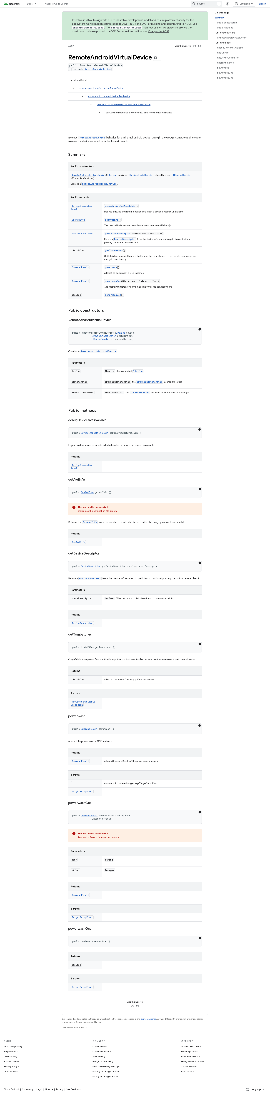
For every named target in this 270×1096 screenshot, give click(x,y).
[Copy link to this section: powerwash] (88, 716)
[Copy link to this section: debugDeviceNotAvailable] (109, 420)
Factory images (11, 1066)
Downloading (10, 1056)
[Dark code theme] (200, 329)
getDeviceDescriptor (117, 233)
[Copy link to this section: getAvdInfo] (88, 480)
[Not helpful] (199, 46)
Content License (148, 1019)
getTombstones (114, 250)
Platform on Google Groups (106, 1066)
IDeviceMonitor (182, 175)
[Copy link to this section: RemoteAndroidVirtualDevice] (115, 320)
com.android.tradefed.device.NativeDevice (101, 88)
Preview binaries (12, 1061)
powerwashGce (113, 281)
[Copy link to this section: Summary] (88, 155)
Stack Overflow (189, 1066)
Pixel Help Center (189, 1051)
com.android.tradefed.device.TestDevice (109, 96)
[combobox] (206, 4)
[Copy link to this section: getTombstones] (95, 635)
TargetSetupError (82, 791)
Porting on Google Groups (105, 1076)
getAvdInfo (111, 219)
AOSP (71, 46)
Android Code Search (56, 3)
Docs (30, 3)
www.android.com (190, 1056)
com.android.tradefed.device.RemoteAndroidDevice (123, 104)
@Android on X (100, 1046)
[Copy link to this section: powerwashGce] (95, 803)
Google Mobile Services (193, 1061)
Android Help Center (191, 1046)
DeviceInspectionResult (94, 432)
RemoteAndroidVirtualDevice (89, 175)
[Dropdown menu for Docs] (37, 4)
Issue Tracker (187, 1071)
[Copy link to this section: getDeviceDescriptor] (103, 554)
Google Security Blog (102, 1061)
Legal (39, 1089)
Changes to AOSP (158, 31)
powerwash (111, 267)
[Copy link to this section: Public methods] (99, 411)
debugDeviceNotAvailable (120, 205)
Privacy (59, 1089)
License (49, 1089)
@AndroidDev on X (101, 1051)
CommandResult (80, 267)
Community (27, 1089)
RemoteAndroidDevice (98, 69)
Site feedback (73, 1089)
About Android (11, 1089)
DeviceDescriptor (82, 233)
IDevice (112, 175)
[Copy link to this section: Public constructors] (107, 311)
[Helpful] (194, 46)
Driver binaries (11, 1071)
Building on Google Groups (105, 1071)
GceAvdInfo (78, 219)
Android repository (13, 1046)
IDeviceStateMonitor (141, 175)
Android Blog (98, 1056)
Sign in (262, 3)
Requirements (11, 1051)
